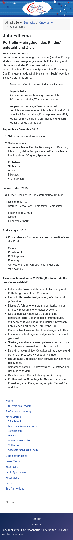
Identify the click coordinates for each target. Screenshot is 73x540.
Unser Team (13, 461)
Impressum (36, 524)
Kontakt (36, 518)
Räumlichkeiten (16, 421)
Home (9, 400)
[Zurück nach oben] (67, 533)
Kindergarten (13, 417)
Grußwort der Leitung (18, 411)
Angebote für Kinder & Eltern (23, 450)
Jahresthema (15, 430)
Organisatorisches (16, 455)
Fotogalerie (12, 477)
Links (9, 483)
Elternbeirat (12, 466)
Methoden (13, 445)
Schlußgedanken (16, 472)
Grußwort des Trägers (18, 406)
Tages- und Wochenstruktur (22, 426)
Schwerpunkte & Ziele (19, 440)
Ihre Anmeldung (15, 488)
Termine (12, 435)
